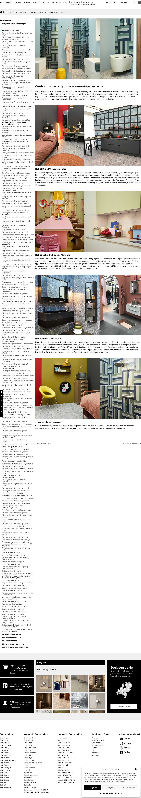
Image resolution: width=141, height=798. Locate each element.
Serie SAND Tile (63, 770)
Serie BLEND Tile (64, 743)
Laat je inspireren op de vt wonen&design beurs (17, 136)
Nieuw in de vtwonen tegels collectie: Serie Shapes (17, 56)
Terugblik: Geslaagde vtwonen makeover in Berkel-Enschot (17, 436)
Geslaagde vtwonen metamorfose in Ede (16, 106)
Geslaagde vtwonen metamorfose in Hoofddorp (15, 290)
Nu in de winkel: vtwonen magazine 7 (15, 183)
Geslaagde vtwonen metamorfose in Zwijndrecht (15, 272)
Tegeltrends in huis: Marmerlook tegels (16, 203)
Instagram (127, 743)
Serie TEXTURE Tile (64, 775)
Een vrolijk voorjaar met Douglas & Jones (16, 415)
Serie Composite (30, 748)
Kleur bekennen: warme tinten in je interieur (17, 328)
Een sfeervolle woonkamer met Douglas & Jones (17, 256)
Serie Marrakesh (30, 753)
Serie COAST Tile (64, 748)
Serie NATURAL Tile (65, 763)
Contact (94, 748)
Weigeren (111, 788)
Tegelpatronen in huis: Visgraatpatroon (16, 159)
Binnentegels (4, 738)
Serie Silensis (4, 777)
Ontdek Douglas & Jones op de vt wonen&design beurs (14, 617)
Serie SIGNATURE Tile (65, 772)
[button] (136, 769)
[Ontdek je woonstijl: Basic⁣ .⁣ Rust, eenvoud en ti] (44, 683)
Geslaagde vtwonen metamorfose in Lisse (17, 80)
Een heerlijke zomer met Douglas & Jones (17, 178)
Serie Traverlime (30, 782)
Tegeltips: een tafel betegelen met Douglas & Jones (18, 278)
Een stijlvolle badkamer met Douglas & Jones (18, 235)
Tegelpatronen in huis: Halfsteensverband (17, 166)
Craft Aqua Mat (90, 177)
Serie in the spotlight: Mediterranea (14, 412)
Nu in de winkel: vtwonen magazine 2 (15, 59)
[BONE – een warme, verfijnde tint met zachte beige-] (97, 701)
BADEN (18, 2)
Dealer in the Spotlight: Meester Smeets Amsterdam (16, 83)
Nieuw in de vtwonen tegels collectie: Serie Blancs (17, 516)
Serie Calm (4, 740)
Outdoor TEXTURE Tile (66, 782)
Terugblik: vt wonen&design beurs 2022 (16, 120)
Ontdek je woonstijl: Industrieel (13, 609)
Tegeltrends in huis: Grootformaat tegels (16, 71)
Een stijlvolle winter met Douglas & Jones (16, 68)
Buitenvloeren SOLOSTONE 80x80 (36, 790)
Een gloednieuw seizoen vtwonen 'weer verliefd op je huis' (16, 549)
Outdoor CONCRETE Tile (66, 780)
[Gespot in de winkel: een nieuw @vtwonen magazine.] (44, 701)
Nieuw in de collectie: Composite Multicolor (17, 469)
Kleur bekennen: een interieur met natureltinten (14, 169)
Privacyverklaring (115, 793)
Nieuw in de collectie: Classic (12, 325)
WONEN (8, 2)
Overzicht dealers (98, 740)
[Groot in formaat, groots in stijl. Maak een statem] (79, 683)
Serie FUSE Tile (63, 755)
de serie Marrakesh (116, 180)
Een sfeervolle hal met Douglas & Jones (16, 173)
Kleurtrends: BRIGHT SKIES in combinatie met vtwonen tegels (16, 189)
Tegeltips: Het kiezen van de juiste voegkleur (17, 583)
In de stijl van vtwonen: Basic (12, 433)
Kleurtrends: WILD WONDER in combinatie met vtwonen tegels (17, 92)
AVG (93, 750)
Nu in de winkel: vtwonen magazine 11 (15, 113)
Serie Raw (27, 765)
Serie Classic (28, 745)
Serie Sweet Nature (31, 775)
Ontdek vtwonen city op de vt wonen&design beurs (14, 123)
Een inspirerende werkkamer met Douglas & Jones (17, 472)
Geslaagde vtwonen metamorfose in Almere (17, 50)
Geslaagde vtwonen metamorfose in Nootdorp (15, 149)
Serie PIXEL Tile (63, 765)
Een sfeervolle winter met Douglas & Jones (17, 264)
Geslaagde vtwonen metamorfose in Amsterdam (15, 213)
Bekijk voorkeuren (129, 788)
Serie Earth (28, 750)
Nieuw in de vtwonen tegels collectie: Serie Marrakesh (17, 360)
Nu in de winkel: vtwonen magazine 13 (15, 73)
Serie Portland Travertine (33, 763)
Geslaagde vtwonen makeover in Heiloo (16, 299)
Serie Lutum (4, 753)
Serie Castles (4, 743)
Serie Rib (27, 770)
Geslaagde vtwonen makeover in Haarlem (17, 296)
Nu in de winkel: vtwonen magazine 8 (15, 364)
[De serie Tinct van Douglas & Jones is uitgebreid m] (61, 701)
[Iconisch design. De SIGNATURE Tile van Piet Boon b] (79, 701)
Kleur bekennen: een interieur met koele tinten (16, 222)
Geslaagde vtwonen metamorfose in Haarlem (15, 480)
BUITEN (46, 2)
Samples (22, 668)
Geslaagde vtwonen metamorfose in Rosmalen (15, 226)
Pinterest (17, 689)
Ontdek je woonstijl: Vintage (12, 590)
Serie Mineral (4, 765)
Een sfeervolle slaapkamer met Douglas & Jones (17, 484)
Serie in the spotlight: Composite (13, 337)
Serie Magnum (5, 755)
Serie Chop (28, 743)
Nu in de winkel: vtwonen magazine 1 (15, 66)
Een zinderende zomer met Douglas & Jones (18, 376)
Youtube (127, 748)
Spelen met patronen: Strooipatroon (15, 606)
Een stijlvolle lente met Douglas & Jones (16, 210)
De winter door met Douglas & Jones (15, 461)
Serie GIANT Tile (63, 758)
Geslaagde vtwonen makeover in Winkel (16, 503)
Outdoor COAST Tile (65, 777)
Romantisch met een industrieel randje (16, 540)
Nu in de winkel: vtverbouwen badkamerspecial (12, 77)
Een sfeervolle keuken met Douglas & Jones (17, 240)
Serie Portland (29, 760)
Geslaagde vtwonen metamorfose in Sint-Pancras (17, 305)
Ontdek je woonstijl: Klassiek (12, 571)
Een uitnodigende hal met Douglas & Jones (17, 444)
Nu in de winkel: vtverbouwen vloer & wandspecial (15, 395)
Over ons (95, 738)
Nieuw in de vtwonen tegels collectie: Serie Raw (17, 314)
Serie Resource (29, 768)
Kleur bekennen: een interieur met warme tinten (17, 193)
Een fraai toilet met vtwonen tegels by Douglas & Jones (15, 558)
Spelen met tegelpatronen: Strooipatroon (17, 320)
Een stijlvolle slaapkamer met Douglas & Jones (16, 356)
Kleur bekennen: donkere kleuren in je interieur (15, 247)
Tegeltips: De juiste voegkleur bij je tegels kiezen (16, 267)
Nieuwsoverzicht (97, 745)
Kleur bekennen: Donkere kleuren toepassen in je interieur (18, 103)
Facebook (127, 752)
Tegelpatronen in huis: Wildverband (14, 181)
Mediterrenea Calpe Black (114, 177)
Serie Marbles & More (8, 760)
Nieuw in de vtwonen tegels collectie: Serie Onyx (17, 34)
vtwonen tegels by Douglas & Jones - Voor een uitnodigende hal (17, 598)
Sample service (97, 743)
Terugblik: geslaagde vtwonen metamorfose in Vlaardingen (17, 594)
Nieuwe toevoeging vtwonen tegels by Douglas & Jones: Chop (15, 38)
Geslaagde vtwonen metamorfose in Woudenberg (15, 88)
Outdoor (61, 740)
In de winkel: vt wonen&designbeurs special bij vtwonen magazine (17, 630)
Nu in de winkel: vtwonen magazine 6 (15, 201)
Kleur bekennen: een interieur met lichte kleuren (16, 261)
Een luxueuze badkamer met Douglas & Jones (16, 110)
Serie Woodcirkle (30, 787)
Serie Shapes (28, 772)
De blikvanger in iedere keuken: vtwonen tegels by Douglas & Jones (16, 577)
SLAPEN (36, 2)
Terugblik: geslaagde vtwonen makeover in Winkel (17, 352)
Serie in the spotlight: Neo (11, 580)
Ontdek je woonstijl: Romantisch (13, 614)
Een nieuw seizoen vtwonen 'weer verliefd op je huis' (18, 156)
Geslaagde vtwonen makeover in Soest (16, 491)
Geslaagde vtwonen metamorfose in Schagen (15, 131)
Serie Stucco (4, 780)
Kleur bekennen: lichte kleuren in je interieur (17, 464)
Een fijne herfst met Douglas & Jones (15, 139)
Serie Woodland (5, 787)
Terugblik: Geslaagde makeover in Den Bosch (15, 534)
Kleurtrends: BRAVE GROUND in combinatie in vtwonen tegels (17, 408)
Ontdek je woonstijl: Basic (11, 552)
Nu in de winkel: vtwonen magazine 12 (15, 294)
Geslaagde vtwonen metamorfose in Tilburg (17, 282)
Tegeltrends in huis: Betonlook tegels (15, 176)
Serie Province (5, 770)
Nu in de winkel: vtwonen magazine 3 (15, 232)
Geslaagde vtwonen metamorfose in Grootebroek (15, 99)
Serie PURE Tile (63, 768)
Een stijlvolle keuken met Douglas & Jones (17, 405)
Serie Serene (4, 775)
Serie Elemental (5, 745)
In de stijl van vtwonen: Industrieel (14, 493)
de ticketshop (119, 428)
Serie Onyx (28, 758)
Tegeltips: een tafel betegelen (12, 604)
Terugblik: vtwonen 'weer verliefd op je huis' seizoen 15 (17, 243)
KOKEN (27, 2)
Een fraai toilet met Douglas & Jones (15, 454)
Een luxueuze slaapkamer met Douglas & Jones (16, 218)
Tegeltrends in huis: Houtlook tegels (14, 95)
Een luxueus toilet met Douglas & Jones (16, 186)
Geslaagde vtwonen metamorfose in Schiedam (15, 46)
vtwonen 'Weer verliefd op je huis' (14, 555)
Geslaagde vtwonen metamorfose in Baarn (17, 308)
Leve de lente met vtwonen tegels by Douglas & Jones (15, 567)
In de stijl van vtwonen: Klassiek (13, 373)
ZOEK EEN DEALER (123, 706)
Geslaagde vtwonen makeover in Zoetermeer (13, 418)
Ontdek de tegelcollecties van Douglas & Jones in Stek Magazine (16, 626)
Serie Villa (27, 785)
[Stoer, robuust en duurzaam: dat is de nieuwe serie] (97, 683)
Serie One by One (6, 768)
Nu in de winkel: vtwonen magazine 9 (15, 346)
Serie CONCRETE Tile (65, 753)
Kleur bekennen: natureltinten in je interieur (17, 301)
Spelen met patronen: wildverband (14, 588)
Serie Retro (4, 772)
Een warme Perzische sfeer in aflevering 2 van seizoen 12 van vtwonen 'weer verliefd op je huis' (17, 544)
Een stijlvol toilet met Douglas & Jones (15, 311)
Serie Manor (4, 758)
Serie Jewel (4, 750)
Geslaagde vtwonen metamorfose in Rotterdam (15, 116)
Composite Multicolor (77, 182)
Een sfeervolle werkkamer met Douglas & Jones (16, 207)
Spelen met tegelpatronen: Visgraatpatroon (17, 344)
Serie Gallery (4, 748)
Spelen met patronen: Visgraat (13, 562)
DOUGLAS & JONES (60, 2)
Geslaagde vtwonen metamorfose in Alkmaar (15, 142)
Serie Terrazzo (29, 780)
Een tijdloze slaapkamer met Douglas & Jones (16, 62)
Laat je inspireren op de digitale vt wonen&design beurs (14, 507)
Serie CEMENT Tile (64, 745)
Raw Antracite (48, 352)
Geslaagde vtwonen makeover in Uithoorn (17, 496)
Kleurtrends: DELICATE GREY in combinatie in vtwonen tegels (18, 381)
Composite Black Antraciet (54, 349)
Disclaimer (95, 753)
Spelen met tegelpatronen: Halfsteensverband (11, 367)
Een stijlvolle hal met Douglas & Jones (15, 284)
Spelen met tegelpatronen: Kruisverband (16, 392)
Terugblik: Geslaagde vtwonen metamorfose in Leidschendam (17, 399)
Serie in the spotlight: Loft (11, 564)
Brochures (95, 755)
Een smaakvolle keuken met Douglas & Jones (16, 520)
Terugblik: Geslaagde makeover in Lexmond (17, 573)
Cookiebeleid (103, 793)
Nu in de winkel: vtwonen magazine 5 (15, 403)
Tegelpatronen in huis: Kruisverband (14, 230)
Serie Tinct (3, 782)
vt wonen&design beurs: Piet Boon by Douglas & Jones (15, 621)
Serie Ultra (3, 785)
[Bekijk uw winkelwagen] (134, 2)
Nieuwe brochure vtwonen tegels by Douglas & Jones (18, 42)
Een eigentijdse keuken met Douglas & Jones (18, 153)
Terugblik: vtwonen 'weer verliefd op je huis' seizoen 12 (17, 457)
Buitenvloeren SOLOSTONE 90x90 (36, 792)
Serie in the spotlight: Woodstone (14, 601)
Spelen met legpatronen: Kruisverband (15, 287)
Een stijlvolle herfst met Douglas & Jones (16, 322)
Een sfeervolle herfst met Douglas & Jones (17, 510)
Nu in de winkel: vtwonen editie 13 (14, 612)
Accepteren (93, 788)
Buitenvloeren (29, 740)
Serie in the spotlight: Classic (12, 447)
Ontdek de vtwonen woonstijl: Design (15, 52)
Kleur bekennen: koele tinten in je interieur (17, 349)
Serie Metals (4, 763)
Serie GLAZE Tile (63, 760)
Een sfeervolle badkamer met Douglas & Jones (16, 386)
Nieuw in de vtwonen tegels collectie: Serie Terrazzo (17, 127)
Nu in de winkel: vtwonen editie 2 (13, 585)
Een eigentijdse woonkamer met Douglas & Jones (17, 163)
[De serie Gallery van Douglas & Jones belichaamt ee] (61, 683)
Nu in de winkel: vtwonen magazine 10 (15, 146)
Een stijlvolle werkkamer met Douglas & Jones (16, 333)
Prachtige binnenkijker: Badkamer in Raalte (17, 371)
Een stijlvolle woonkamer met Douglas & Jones (16, 427)
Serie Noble (28, 755)
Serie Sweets (28, 777)
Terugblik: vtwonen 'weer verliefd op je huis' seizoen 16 (17, 197)
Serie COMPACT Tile (65, 750)
